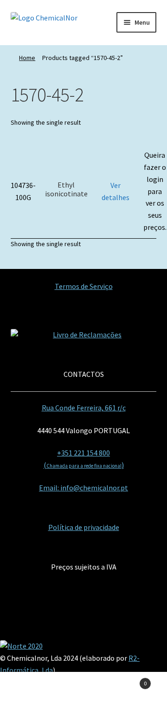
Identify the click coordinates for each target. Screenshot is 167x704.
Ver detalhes (115, 191)
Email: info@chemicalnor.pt (83, 487)
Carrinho (129, 680)
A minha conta (28, 688)
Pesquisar (83, 688)
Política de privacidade (83, 527)
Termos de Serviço (84, 286)
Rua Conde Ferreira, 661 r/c (84, 407)
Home (27, 58)
